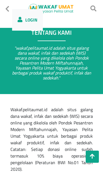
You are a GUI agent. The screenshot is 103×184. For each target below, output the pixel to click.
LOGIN (31, 20)
